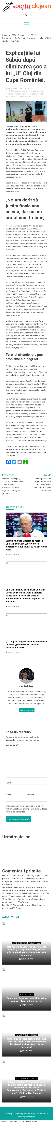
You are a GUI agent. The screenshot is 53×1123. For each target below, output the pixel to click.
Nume (9, 783)
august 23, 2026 (13, 652)
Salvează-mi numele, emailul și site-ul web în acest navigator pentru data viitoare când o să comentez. (26, 809)
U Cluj (19, 96)
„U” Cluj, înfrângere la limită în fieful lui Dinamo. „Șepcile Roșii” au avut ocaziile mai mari (26, 644)
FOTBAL (10, 91)
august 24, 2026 (13, 554)
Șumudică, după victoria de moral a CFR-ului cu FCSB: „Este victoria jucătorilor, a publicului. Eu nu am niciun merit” (26, 545)
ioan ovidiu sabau (29, 94)
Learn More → (26, 710)
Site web (31, 794)
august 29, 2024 (27, 88)
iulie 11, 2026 (27, 1051)
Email (9, 794)
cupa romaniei (37, 91)
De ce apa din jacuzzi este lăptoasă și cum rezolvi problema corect (26, 999)
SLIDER (18, 91)
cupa (30, 91)
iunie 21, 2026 (27, 1097)
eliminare (9, 94)
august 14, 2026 (27, 959)
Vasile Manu (12, 88)
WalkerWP (30, 1116)
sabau (13, 96)
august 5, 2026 (27, 1005)
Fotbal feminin (34, 943)
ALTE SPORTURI (20, 943)
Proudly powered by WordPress (20, 1113)
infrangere (18, 94)
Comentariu (12, 745)
